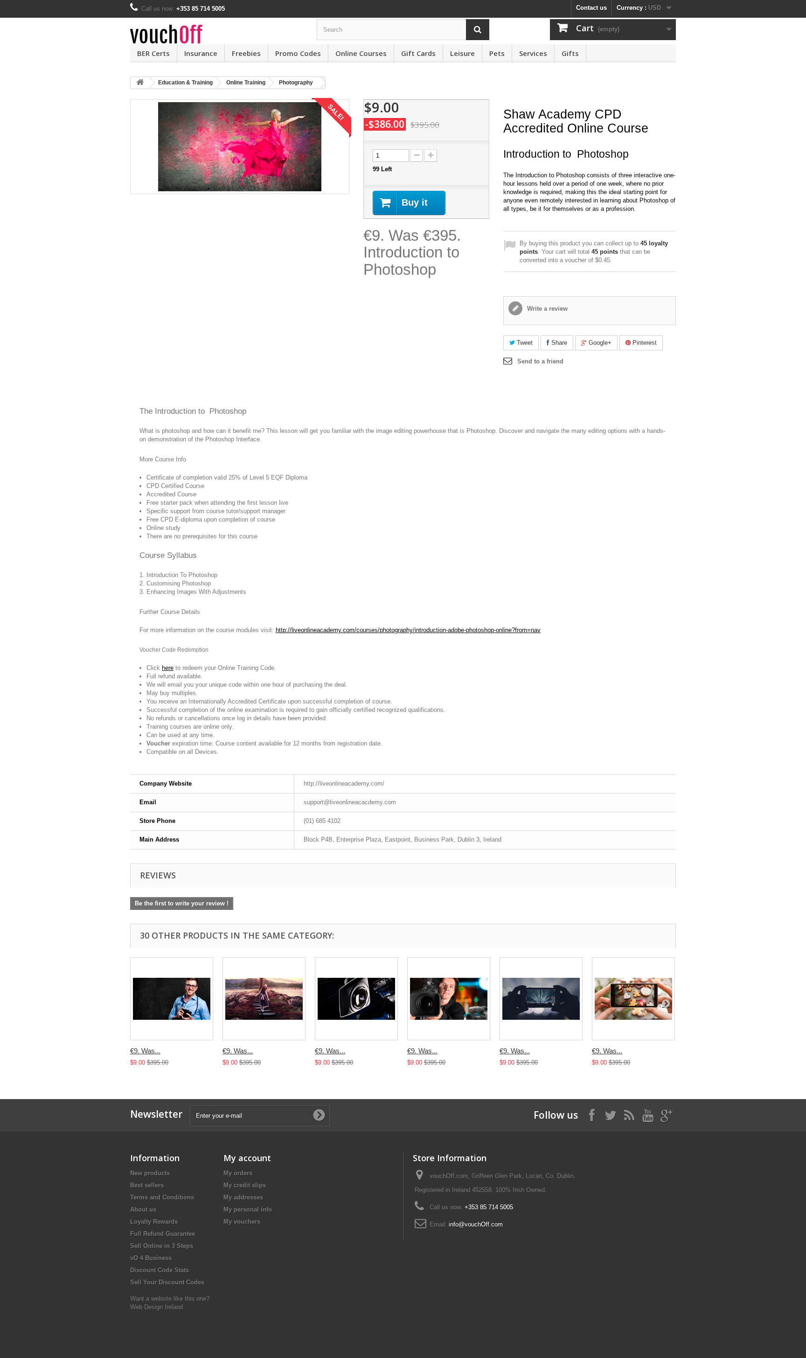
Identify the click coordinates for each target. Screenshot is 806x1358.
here (168, 667)
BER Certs (153, 53)
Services (533, 53)
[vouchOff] (216, 34)
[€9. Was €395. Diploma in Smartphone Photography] (541, 998)
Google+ (599, 342)
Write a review (546, 308)
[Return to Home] (140, 83)
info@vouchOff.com (476, 1224)
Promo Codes (298, 53)
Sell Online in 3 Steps (161, 1245)
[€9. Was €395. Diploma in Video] (356, 998)
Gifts (570, 53)
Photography (296, 82)
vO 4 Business (151, 1257)
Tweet (524, 342)
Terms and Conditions (162, 1197)
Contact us (591, 7)
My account (247, 1157)
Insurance (200, 53)
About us (143, 1209)
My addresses (243, 1197)
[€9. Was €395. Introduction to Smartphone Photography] (633, 998)
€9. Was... (145, 1051)
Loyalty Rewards (154, 1221)
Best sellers (147, 1185)
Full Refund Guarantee (162, 1233)
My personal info (247, 1209)
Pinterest (644, 342)
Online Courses (361, 53)
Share (558, 342)
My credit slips (244, 1185)
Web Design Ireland (156, 1306)
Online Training (245, 82)
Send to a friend (540, 361)
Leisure (462, 53)
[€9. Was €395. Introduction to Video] (448, 998)
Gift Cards (418, 53)
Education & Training (185, 82)
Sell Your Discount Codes (167, 1282)
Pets (497, 53)
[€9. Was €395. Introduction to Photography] (171, 998)
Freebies (246, 53)
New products (150, 1173)
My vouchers (241, 1221)
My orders (237, 1173)
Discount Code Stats (159, 1270)
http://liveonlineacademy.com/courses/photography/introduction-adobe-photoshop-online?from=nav (408, 630)
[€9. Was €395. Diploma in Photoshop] (264, 998)
